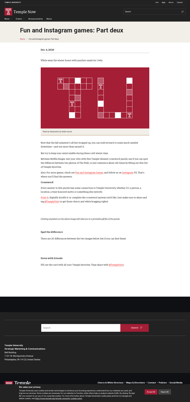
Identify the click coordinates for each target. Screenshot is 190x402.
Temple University (13, 2)
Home (22, 39)
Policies (163, 382)
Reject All (165, 392)
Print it (44, 197)
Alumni (171, 2)
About (49, 19)
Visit (157, 2)
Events (19, 19)
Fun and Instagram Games (89, 172)
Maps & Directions (135, 382)
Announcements (35, 19)
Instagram (127, 172)
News (7, 19)
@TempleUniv (51, 201)
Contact (152, 382)
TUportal (180, 2)
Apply (163, 2)
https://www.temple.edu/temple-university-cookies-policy (58, 398)
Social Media (175, 382)
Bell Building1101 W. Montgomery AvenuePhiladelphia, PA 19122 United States (22, 356)
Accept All (151, 392)
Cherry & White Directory (110, 382)
